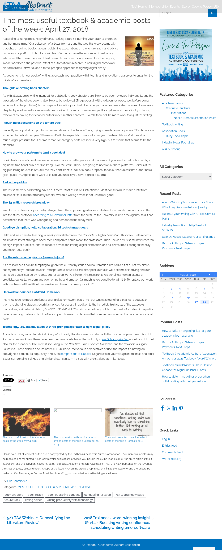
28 (204, 301)
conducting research (97, 494)
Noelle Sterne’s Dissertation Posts (195, 118)
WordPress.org (171, 458)
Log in (166, 439)
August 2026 (188, 274)
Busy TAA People (177, 136)
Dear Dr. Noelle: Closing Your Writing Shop (188, 236)
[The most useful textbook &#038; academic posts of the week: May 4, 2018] (26, 422)
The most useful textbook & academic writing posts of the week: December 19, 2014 (76, 441)
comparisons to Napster (75, 354)
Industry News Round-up (178, 142)
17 (171, 297)
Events (175, 6)
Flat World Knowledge (130, 494)
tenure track (12, 500)
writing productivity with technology (70, 500)
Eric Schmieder (17, 481)
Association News (173, 131)
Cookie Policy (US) (205, 6)
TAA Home (139, 6)
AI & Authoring (171, 149)
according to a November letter (53, 215)
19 (188, 297)
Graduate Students (178, 108)
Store (186, 6)
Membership (158, 6)
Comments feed (172, 452)
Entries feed (169, 445)
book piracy (35, 494)
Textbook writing (172, 124)
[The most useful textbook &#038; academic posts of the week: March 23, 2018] (129, 422)
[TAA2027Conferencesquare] (186, 54)
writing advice (33, 500)
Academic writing (173, 103)
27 (196, 301)
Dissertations (178, 113)
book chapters (14, 494)
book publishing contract (64, 494)
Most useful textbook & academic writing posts (55, 487)
